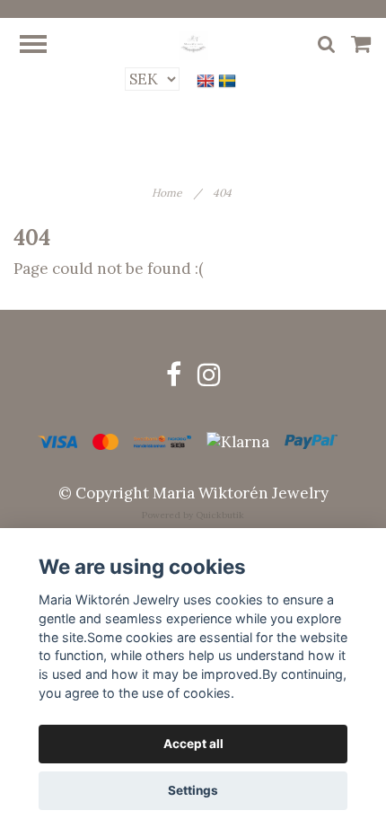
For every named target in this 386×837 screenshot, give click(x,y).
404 (223, 192)
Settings (193, 790)
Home (176, 192)
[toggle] (42, 46)
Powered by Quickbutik (193, 515)
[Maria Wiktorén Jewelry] (193, 44)
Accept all (193, 743)
